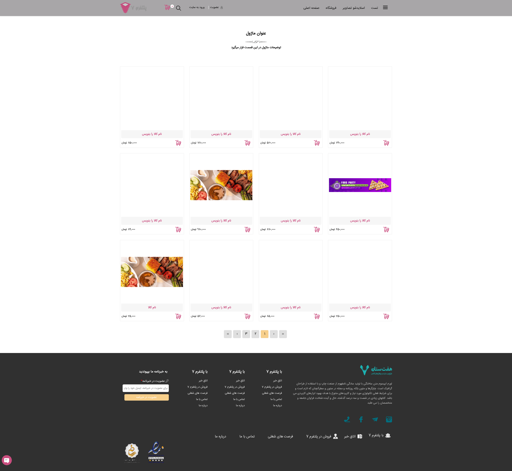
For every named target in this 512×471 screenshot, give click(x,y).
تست (374, 8)
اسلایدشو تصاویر (354, 8)
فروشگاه (331, 8)
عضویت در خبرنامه (153, 381)
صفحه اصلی (311, 8)
